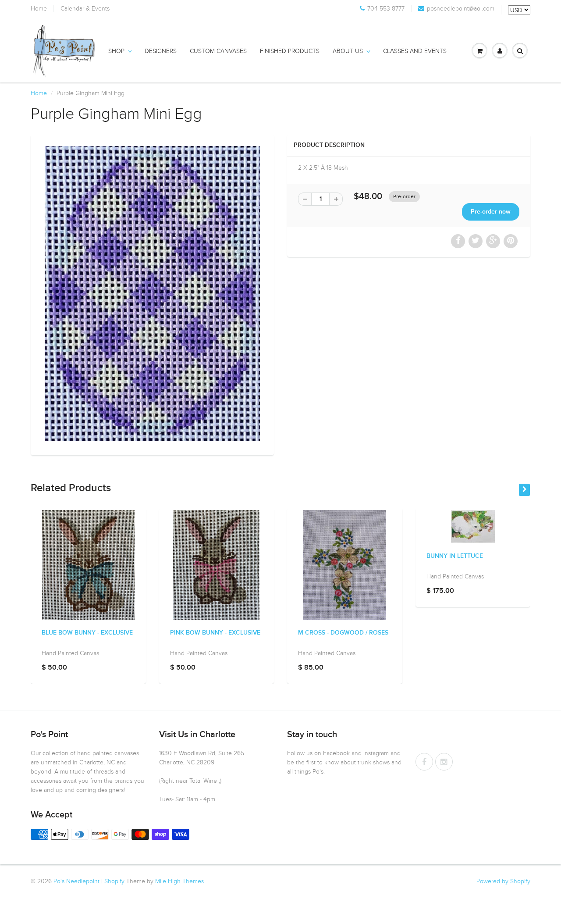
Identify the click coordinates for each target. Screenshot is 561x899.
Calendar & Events (85, 8)
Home (39, 8)
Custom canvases (218, 51)
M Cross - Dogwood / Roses (343, 633)
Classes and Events (415, 51)
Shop (116, 51)
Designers (161, 51)
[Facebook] (424, 762)
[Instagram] (444, 762)
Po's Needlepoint (76, 881)
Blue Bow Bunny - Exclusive (87, 633)
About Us (348, 51)
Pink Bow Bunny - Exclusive (215, 633)
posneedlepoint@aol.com (460, 8)
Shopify (114, 881)
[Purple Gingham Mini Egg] (152, 293)
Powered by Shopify (503, 881)
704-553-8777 (386, 8)
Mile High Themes (179, 881)
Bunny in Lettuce (454, 556)
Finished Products (290, 51)
